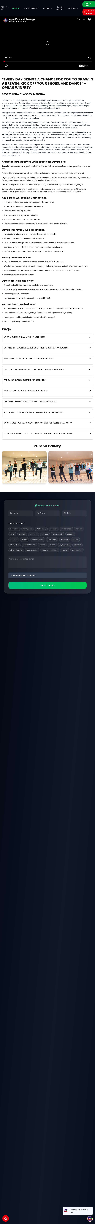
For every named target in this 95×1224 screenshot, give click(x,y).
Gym (12, 534)
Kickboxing (52, 539)
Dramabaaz (77, 550)
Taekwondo (66, 529)
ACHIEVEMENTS (30, 8)
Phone (42, 513)
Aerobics (13, 539)
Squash (70, 534)
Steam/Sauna (29, 545)
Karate (75, 539)
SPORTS (15, 8)
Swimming (27, 529)
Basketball (14, 529)
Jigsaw (64, 550)
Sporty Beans (32, 550)
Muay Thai (14, 545)
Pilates (52, 545)
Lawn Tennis (57, 534)
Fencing (64, 539)
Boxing (24, 539)
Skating (79, 529)
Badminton (41, 529)
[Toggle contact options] (5, 1218)
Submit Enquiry (47, 585)
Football (54, 529)
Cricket (22, 534)
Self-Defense (37, 539)
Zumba (45, 534)
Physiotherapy (16, 550)
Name (15, 513)
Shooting (33, 534)
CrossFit (77, 545)
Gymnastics (65, 545)
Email (69, 513)
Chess (42, 545)
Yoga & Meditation (49, 550)
